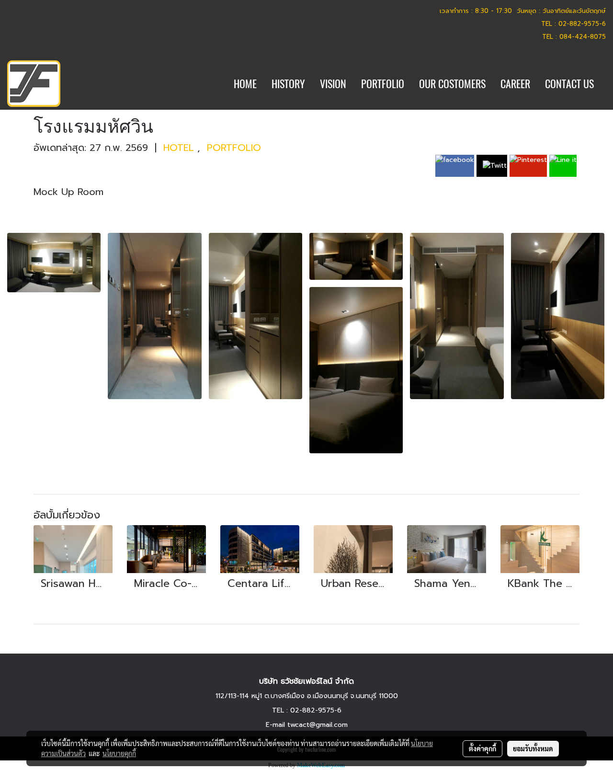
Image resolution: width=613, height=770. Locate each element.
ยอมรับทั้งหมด (533, 748)
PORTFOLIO (382, 84)
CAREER (515, 84)
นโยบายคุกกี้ (119, 753)
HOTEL (180, 147)
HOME (245, 84)
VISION (333, 84)
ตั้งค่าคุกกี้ (482, 748)
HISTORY (288, 84)
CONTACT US (569, 84)
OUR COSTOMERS (452, 84)
